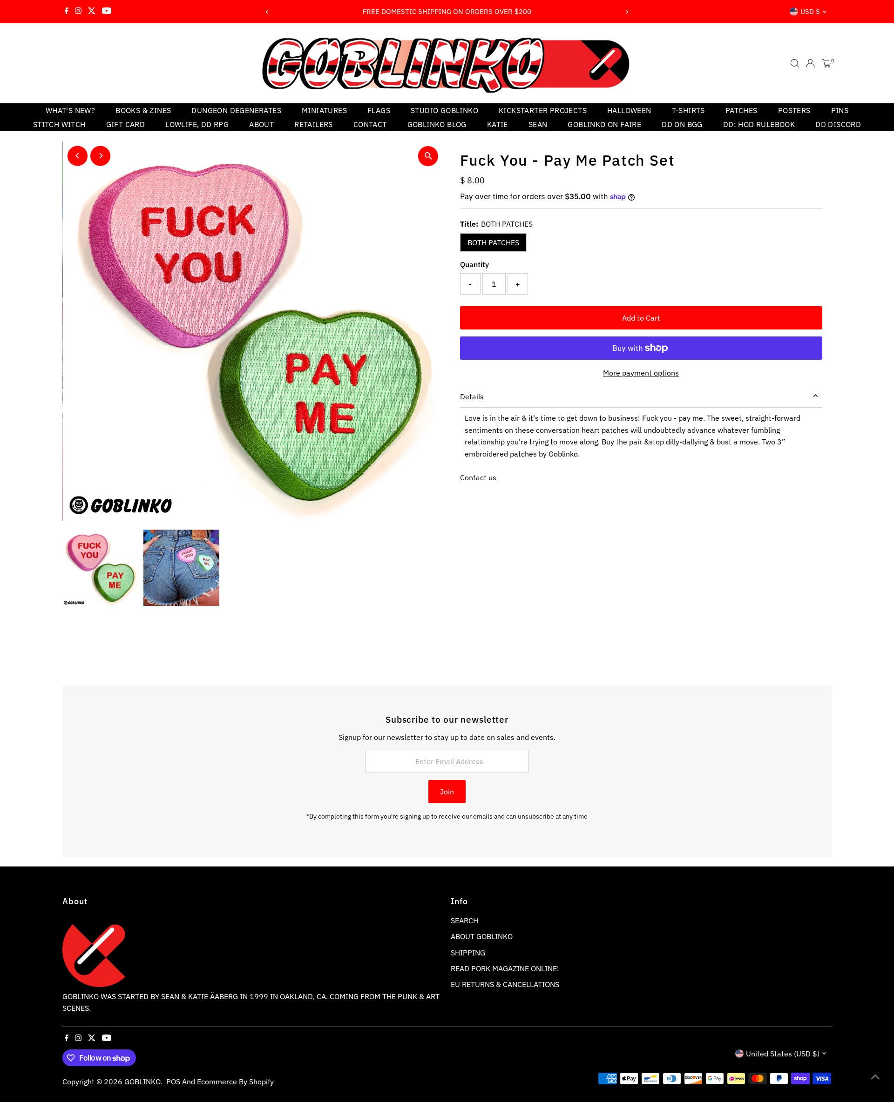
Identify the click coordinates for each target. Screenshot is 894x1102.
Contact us (478, 477)
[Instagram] (78, 11)
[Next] (626, 11)
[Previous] (267, 11)
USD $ (810, 11)
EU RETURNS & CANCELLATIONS (505, 984)
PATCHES (741, 110)
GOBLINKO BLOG (437, 124)
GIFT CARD (125, 124)
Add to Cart (641, 318)
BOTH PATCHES (493, 242)
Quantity (474, 264)
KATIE (497, 124)
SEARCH (464, 920)
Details (472, 396)
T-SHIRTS (688, 110)
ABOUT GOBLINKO (482, 936)
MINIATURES (324, 110)
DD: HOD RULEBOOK (759, 124)
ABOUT (261, 124)
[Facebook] (66, 11)
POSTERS (794, 110)
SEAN (538, 124)
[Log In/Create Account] (810, 63)
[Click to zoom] (428, 156)
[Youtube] (107, 11)
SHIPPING (468, 952)
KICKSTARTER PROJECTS (543, 110)
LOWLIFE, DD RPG (197, 124)
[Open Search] (795, 63)
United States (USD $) (783, 1053)
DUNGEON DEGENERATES (236, 110)
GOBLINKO (142, 1081)
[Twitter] (92, 11)
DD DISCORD (838, 124)
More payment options (641, 372)
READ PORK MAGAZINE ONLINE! (505, 968)
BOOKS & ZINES (143, 110)
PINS (840, 110)
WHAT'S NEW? (70, 110)
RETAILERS (313, 124)
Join (447, 791)
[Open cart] (827, 63)
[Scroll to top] (875, 1076)
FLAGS (378, 110)
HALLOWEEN (629, 110)
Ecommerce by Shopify (235, 1081)
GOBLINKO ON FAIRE (604, 124)
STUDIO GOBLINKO (444, 110)
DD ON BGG (682, 124)
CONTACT (370, 124)
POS (173, 1081)
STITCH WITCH (59, 124)
